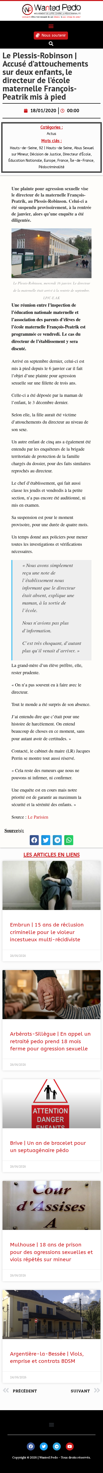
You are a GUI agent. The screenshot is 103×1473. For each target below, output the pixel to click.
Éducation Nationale (25, 160)
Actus (51, 134)
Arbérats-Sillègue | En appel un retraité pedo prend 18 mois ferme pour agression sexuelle (50, 1041)
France (63, 160)
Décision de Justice (45, 154)
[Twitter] (44, 1446)
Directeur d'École (77, 154)
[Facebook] (31, 1446)
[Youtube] (70, 1446)
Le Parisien (38, 817)
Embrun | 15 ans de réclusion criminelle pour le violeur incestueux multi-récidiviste (47, 932)
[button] (51, 26)
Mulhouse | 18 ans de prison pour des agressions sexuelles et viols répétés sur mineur (51, 1252)
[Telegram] (57, 1446)
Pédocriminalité (51, 167)
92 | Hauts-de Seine (55, 148)
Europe (50, 160)
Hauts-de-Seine (23, 148)
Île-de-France (82, 160)
